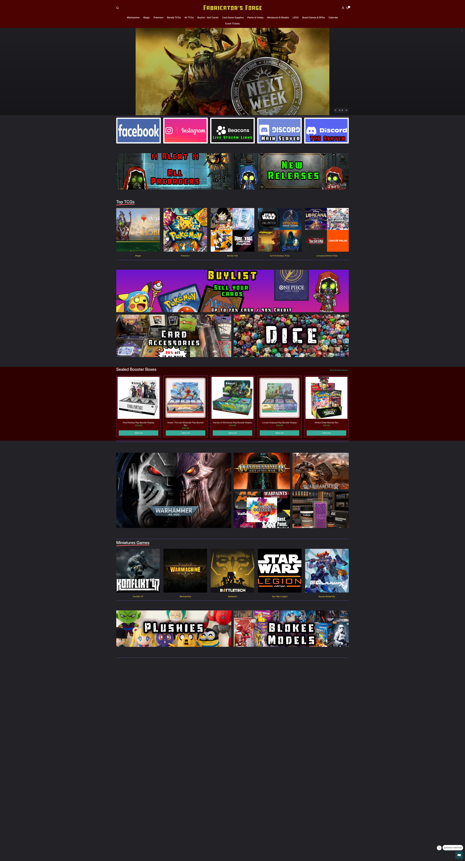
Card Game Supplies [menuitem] (233, 17)
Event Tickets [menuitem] (232, 23)
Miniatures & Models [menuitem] (278, 17)
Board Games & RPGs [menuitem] (313, 17)
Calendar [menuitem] (333, 17)
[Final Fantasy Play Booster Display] (138, 412)
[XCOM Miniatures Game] (232, 79)
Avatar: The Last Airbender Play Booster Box (185, 438)
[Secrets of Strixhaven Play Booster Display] (232, 412)
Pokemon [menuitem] (158, 17)
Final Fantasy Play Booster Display (138, 437)
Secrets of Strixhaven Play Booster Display (232, 437)
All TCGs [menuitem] (189, 17)
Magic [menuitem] (146, 17)
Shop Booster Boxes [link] (338, 385)
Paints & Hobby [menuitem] (255, 17)
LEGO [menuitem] (296, 17)
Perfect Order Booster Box (326, 437)
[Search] (118, 8)
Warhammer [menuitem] (133, 17)
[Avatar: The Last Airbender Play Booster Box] (185, 412)
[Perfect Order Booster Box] (326, 412)
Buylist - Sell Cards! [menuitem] (207, 17)
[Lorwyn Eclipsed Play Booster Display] (279, 412)
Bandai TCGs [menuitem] (174, 17)
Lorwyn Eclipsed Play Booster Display (279, 437)
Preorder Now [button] (232, 93)
